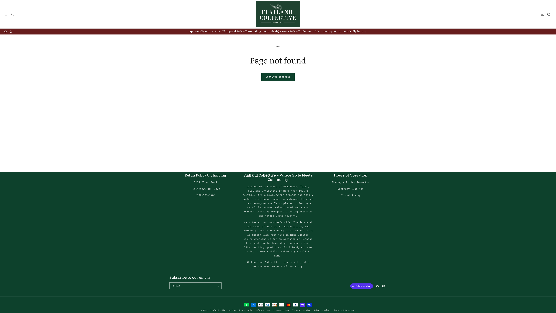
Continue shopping (278, 76)
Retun (190, 175)
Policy (201, 175)
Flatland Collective (220, 310)
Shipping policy (322, 310)
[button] (6, 14)
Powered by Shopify (242, 310)
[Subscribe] (218, 285)
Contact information (344, 310)
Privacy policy (281, 310)
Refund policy (263, 310)
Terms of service (301, 310)
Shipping (218, 175)
